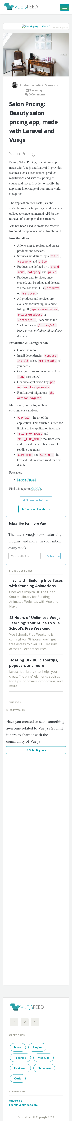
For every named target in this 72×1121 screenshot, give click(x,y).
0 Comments (37, 94)
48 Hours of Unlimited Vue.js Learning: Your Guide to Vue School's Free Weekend (34, 623)
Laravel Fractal (26, 479)
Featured (20, 1068)
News (18, 1047)
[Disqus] (36, 810)
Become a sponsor (60, 27)
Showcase (51, 85)
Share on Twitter (37, 500)
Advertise (15, 1100)
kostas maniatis (30, 85)
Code (17, 1078)
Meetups (43, 1057)
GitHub (36, 488)
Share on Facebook (37, 509)
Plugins (37, 1047)
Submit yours (37, 750)
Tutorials (20, 1057)
